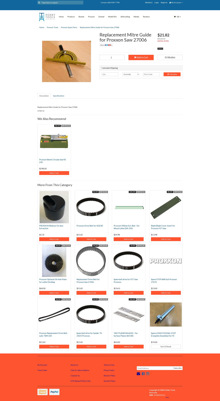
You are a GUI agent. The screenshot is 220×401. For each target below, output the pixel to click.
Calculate (173, 74)
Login (156, 2)
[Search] (39, 2)
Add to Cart (142, 57)
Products (71, 17)
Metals (136, 17)
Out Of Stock (165, 346)
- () (177, 17)
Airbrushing (125, 17)
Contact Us (75, 375)
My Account (42, 365)
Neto (167, 397)
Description (44, 96)
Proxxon (91, 17)
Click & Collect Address (80, 370)
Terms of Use (109, 365)
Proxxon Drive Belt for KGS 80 (90, 226)
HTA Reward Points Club (80, 381)
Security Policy (109, 381)
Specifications (58, 96)
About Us (74, 365)
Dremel (101, 17)
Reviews (146, 17)
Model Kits (112, 17)
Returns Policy (109, 375)
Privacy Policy (109, 370)
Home (61, 17)
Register (164, 2)
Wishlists (149, 2)
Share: (102, 45)
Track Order (42, 370)
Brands (81, 17)
